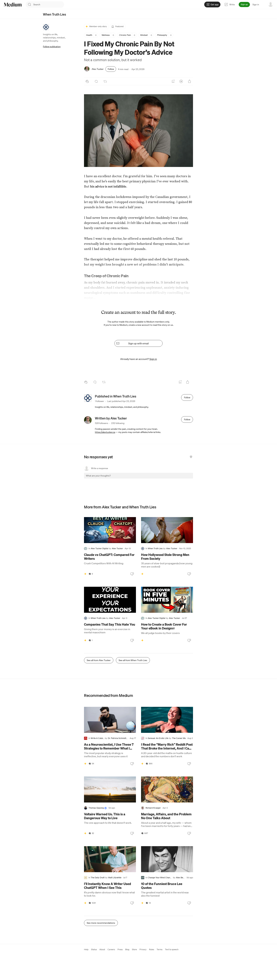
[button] (138, 130)
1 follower (99, 401)
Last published (121, 401)
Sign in (255, 4)
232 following (117, 423)
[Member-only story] (85, 574)
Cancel (173, 478)
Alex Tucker (98, 69)
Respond (184, 478)
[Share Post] (189, 81)
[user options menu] (270, 4)
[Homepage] (13, 5)
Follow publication (52, 46)
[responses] (96, 81)
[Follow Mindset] (151, 35)
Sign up (244, 4)
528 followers (101, 423)
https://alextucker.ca (105, 432)
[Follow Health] (95, 35)
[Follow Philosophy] (170, 35)
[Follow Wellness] (113, 35)
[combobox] (48, 4)
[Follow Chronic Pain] (134, 35)
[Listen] (181, 81)
